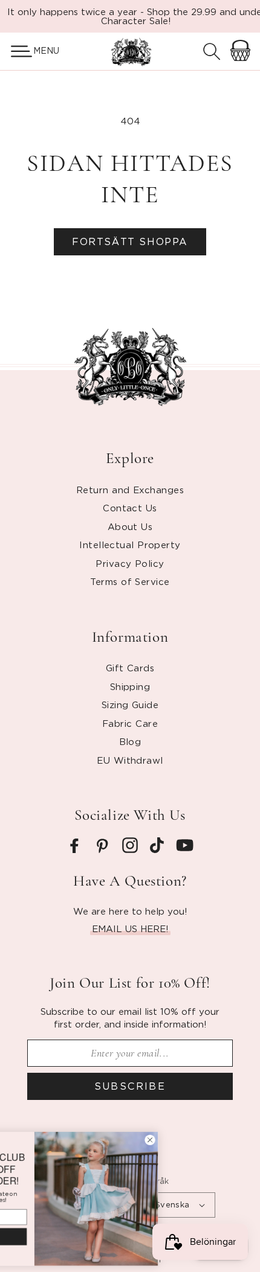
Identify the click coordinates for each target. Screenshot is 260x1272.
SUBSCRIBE (130, 1086)
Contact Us (130, 508)
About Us (130, 526)
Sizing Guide (130, 704)
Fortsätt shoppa (130, 241)
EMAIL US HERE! (130, 928)
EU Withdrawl (130, 760)
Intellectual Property (129, 544)
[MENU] (16, 51)
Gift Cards (130, 668)
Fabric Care (130, 723)
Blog (130, 741)
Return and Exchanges (130, 489)
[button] (16, 51)
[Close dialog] (218, 1139)
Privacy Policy (130, 563)
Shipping (130, 686)
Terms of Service (129, 581)
